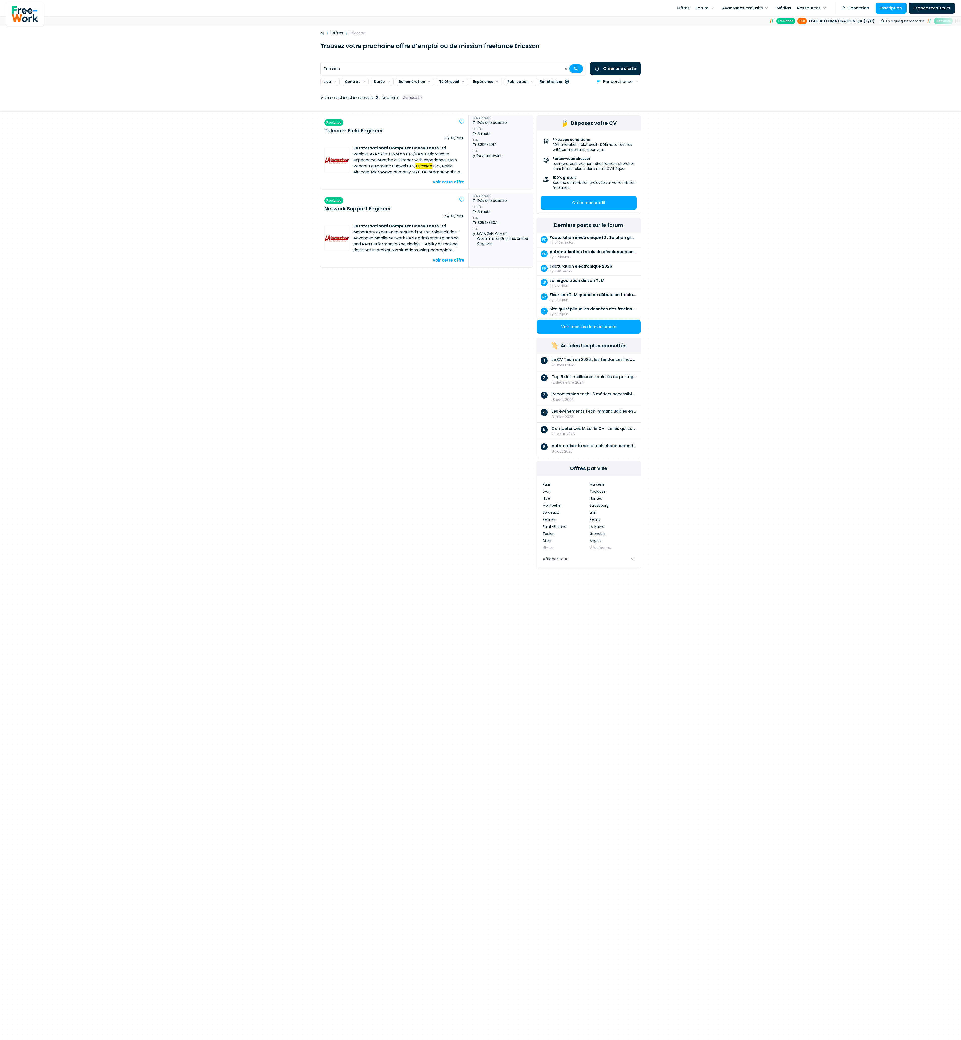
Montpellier (552, 505)
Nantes (596, 498)
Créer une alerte (619, 68)
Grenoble (598, 533)
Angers (596, 540)
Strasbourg (599, 505)
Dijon (547, 540)
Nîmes (548, 547)
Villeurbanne (600, 547)
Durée (379, 81)
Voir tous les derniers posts (588, 327)
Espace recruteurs (931, 8)
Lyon (547, 491)
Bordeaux (551, 512)
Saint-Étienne (554, 526)
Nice (546, 498)
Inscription (891, 8)
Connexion (858, 8)
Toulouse (598, 491)
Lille (593, 512)
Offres (337, 33)
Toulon (549, 533)
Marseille (597, 484)
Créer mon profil (588, 203)
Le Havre (597, 526)
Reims (595, 519)
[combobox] (453, 68)
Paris (547, 484)
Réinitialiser (551, 81)
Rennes (549, 519)
